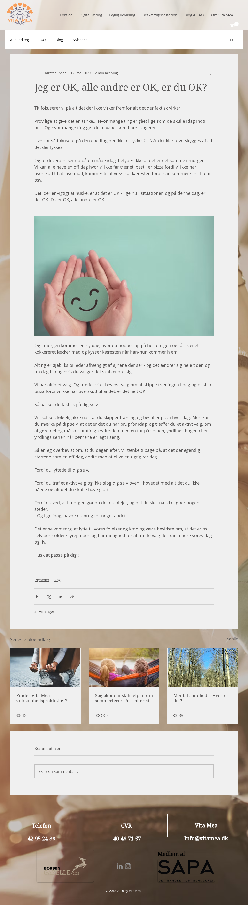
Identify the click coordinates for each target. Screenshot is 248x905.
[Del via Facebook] (36, 596)
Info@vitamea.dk (206, 838)
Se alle (232, 638)
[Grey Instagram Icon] (128, 866)
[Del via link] (72, 596)
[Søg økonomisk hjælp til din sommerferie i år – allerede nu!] (124, 667)
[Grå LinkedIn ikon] (120, 866)
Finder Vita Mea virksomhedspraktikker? (41, 698)
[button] (234, 24)
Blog (59, 39)
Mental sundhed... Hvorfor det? (200, 698)
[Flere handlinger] (211, 73)
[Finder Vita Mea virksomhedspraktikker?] (45, 667)
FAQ (42, 39)
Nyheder (80, 39)
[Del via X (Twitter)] (48, 596)
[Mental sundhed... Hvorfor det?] (203, 667)
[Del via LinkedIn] (60, 596)
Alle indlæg (19, 39)
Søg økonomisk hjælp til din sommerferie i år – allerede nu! (124, 698)
